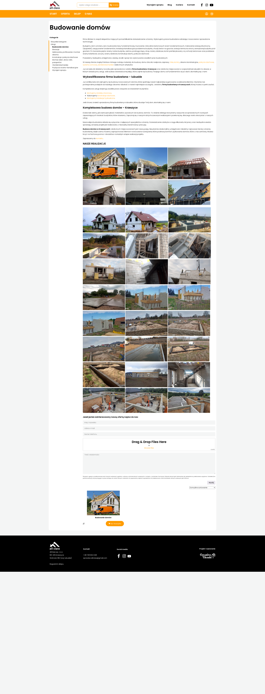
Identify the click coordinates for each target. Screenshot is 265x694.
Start (53, 13)
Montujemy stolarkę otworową (99, 93)
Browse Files (149, 448)
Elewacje (55, 49)
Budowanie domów (60, 47)
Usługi (53, 44)
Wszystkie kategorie (58, 42)
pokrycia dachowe (206, 62)
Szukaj (115, 5)
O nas (88, 13)
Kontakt (191, 5)
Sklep (77, 13)
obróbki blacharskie (105, 65)
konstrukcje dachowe (106, 95)
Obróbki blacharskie (60, 65)
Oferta (65, 13)
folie (171, 62)
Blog (170, 5)
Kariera (179, 5)
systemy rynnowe (90, 65)
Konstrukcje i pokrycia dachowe (65, 57)
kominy (177, 62)
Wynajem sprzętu (155, 5)
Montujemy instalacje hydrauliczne (101, 98)
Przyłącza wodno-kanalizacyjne (65, 67)
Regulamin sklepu (57, 564)
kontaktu (99, 138)
